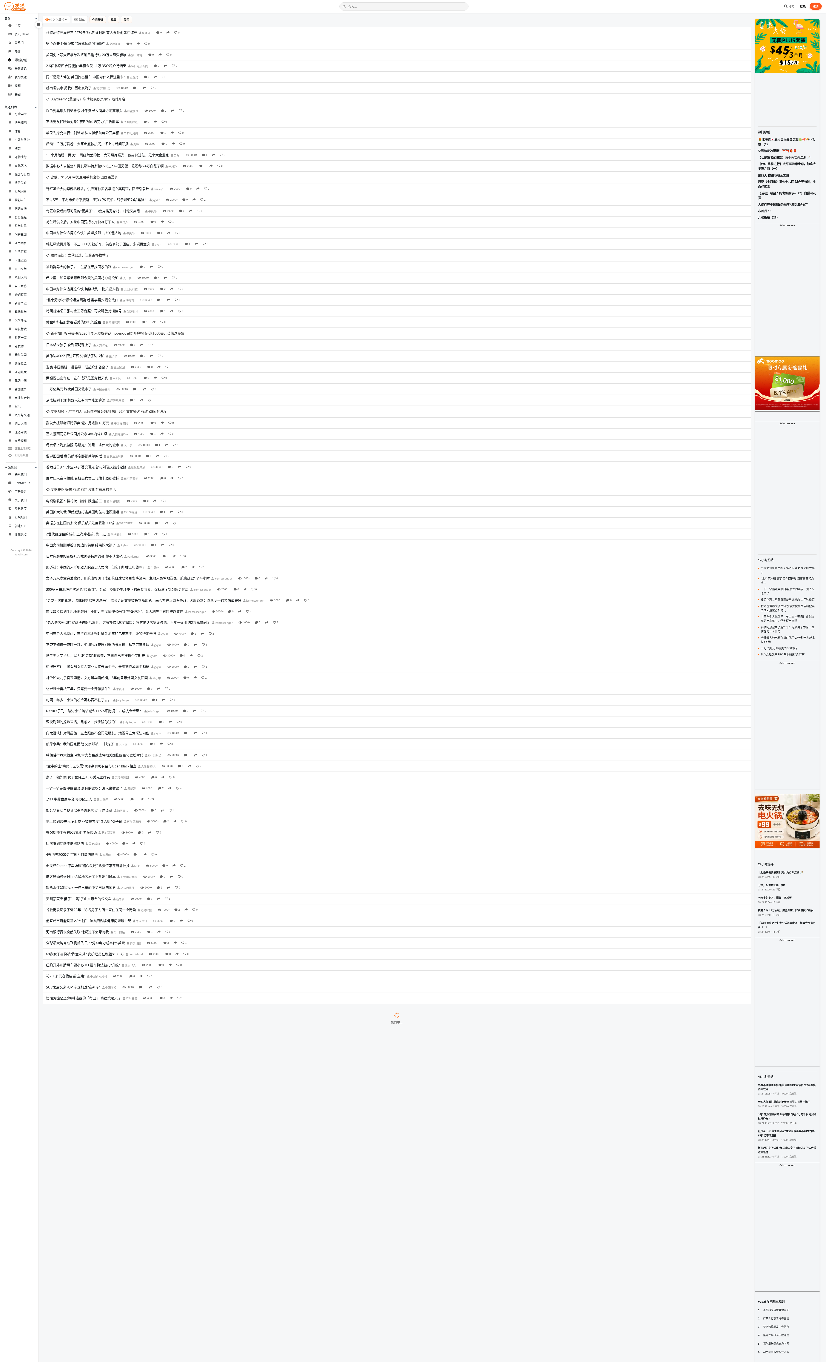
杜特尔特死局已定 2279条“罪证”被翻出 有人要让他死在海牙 (91, 32)
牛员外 (172, 154)
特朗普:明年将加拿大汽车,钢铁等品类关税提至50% (84, 1204)
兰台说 (147, 1127)
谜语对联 (21, 432)
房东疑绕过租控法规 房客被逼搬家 (72, 949)
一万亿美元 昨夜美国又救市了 (69, 342)
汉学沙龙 (21, 320)
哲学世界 (21, 226)
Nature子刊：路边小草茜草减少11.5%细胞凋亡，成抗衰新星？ (94, 640)
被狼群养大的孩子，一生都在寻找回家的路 (78, 231)
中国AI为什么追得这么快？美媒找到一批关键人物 (84, 209)
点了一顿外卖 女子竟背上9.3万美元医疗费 (78, 706)
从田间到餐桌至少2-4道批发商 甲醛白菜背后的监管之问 (88, 972)
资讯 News (22, 34)
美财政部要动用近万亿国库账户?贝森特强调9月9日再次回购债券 (95, 1182)
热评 (18, 51)
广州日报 (131, 928)
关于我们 (21, 500)
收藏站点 (21, 534)
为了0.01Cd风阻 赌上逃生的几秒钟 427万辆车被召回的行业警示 (95, 1170)
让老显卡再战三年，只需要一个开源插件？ (78, 618)
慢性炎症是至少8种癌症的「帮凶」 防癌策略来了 (83, 927)
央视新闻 (114, 44)
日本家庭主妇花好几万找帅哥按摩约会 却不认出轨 (84, 485)
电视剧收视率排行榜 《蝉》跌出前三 (74, 430)
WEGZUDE (126, 453)
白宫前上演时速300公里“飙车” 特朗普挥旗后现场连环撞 (88, 1082)
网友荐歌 (21, 329)
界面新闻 (94, 773)
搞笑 (18, 148)
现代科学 (21, 312)
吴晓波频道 (112, 287)
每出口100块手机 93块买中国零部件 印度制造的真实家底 (89, 1148)
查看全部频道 (23, 448)
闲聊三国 (21, 234)
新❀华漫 (21, 303)
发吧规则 (21, 517)
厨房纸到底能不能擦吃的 (65, 773)
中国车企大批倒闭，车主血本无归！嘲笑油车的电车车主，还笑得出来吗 (101, 563)
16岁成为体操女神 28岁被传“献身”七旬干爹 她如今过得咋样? (92, 1093)
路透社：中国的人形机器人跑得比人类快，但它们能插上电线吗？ (96, 496)
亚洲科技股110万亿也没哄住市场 (71, 961)
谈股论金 (21, 363)
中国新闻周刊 (98, 906)
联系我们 (21, 474)
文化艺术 (21, 165)
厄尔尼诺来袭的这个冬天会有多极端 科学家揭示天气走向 (89, 1038)
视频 (18, 86)
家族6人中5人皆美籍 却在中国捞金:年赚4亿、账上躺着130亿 (92, 1358)
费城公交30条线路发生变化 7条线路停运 (77, 994)
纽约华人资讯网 (148, 1326)
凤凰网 (145, 33)
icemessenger (125, 232)
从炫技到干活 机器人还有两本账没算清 (75, 353)
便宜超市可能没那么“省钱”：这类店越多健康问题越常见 (88, 850)
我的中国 (21, 380)
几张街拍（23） (769, 217)
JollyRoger (122, 630)
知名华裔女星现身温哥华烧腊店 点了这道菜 (79, 740)
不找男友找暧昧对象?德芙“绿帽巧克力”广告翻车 (82, 110)
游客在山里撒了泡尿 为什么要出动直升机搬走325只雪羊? (89, 1270)
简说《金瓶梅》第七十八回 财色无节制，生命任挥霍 (787, 184)
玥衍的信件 (127, 817)
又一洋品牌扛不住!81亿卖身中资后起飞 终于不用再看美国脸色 (93, 1237)
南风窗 (100, 1005)
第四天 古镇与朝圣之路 (773, 175)
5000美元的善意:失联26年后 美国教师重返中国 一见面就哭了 (92, 1336)
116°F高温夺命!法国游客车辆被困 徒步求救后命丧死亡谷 (89, 1226)
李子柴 (146, 1049)
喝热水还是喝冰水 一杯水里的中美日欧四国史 (81, 817)
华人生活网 (144, 1226)
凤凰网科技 (130, 254)
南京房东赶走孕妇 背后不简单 (69, 1005)
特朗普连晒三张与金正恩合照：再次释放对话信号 (84, 276)
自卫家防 (21, 286)
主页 (18, 25)
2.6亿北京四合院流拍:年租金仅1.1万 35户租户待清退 (86, 65)
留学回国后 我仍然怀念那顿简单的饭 (74, 397)
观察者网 (132, 276)
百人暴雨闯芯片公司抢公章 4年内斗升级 (76, 375)
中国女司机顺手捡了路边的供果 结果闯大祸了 (81, 474)
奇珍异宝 (21, 114)
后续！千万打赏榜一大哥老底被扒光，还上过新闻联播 (87, 132)
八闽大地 (21, 277)
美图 (18, 94)
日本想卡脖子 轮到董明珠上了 (69, 297)
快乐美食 (21, 183)
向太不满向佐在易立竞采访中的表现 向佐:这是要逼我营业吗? (92, 1060)
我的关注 (21, 77)
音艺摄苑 (21, 217)
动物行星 (143, 1271)
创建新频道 (21, 455)
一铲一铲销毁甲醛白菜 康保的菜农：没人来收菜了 (84, 717)
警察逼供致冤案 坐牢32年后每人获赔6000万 (80, 938)
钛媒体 (140, 1138)
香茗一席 (21, 337)
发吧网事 (21, 191)
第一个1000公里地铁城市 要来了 (71, 1314)
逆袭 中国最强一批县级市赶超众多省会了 (77, 320)
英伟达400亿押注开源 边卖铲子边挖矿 (75, 309)
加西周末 (122, 740)
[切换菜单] (39, 24)
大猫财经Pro (119, 375)
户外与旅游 (22, 140)
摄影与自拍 (22, 174)
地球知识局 (103, 88)
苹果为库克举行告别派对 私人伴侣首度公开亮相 (82, 121)
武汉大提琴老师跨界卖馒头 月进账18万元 (77, 364)
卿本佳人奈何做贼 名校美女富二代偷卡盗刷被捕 (82, 419)
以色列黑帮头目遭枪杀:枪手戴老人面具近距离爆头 (84, 99)
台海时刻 (128, 265)
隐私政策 (21, 509)
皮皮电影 (149, 1094)
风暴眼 (131, 718)
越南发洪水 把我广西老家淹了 (69, 88)
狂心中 (156, 607)
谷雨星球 (115, 1016)
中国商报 (110, 917)
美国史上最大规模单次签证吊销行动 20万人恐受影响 (86, 54)
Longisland (135, 884)
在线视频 (21, 441)
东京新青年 (130, 420)
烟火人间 (21, 423)
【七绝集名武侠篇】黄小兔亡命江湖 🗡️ (784, 157)
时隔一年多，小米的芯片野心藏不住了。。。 (78, 629)
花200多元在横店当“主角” (65, 905)
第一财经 (136, 55)
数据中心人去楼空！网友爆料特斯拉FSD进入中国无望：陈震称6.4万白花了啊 (105, 154)
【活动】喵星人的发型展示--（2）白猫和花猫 (787, 195)
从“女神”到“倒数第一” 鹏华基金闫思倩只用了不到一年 (87, 1303)
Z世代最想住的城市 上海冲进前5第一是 (76, 463)
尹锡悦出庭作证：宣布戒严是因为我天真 (77, 331)
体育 (18, 131)
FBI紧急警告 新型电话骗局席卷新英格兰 (76, 1027)
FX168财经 (130, 442)
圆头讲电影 (113, 431)
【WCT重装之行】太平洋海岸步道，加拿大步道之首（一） (787, 166)
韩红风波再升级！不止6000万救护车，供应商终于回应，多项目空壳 (98, 220)
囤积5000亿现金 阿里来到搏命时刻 (72, 1160)
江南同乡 (21, 243)
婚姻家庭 (21, 294)
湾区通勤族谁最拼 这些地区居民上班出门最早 (81, 806)
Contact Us (22, 483)
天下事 (126, 243)
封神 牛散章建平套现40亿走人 (69, 729)
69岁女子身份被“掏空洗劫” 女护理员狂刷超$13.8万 (85, 883)
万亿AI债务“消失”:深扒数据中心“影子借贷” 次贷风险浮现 (89, 1137)
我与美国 (21, 355)
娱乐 (18, 406)
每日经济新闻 (139, 66)
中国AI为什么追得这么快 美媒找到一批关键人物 (82, 253)
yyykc (156, 176)
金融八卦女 (139, 1304)
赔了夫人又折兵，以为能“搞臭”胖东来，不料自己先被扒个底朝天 (95, 585)
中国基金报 (103, 342)
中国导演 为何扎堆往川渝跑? (68, 1281)
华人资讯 (141, 851)
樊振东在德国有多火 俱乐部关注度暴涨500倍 (80, 452)
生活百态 (21, 251)
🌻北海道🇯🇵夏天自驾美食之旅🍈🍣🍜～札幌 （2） (786, 141)
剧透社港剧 (138, 408)
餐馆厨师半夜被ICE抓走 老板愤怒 (71, 762)
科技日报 (135, 873)
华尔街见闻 (130, 121)
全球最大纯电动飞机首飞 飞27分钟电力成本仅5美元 (85, 872)
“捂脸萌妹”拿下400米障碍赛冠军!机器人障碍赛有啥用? (87, 1292)
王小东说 (131, 1215)
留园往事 (21, 389)
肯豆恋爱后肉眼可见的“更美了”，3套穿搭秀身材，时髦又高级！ (94, 187)
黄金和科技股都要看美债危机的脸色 (73, 286)
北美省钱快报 (148, 1248)
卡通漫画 (21, 260)
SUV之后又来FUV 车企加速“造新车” (73, 916)
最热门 (19, 43)
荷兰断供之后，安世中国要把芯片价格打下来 (80, 198)
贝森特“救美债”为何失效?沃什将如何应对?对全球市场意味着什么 (95, 1259)
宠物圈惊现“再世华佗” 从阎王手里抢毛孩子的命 (82, 1071)
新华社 (120, 828)
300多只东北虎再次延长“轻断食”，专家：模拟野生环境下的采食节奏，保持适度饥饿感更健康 (117, 519)
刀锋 (136, 132)
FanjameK (133, 486)
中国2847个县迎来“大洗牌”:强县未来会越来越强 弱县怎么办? (92, 1126)
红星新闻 (133, 99)
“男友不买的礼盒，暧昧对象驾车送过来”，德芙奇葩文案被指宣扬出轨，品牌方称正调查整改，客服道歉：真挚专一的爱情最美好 (143, 530)
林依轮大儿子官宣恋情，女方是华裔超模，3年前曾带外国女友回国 (97, 607)
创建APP (20, 526)
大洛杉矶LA (148, 696)
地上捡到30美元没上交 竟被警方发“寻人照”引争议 (84, 751)
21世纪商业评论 (113, 1160)
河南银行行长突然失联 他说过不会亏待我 (77, 861)
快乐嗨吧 (21, 122)
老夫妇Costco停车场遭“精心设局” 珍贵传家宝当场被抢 (87, 795)
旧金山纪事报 (128, 806)
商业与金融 (22, 398)
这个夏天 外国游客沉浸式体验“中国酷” (75, 43)
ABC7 (106, 950)
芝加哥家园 (121, 707)
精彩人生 (21, 200)
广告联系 (21, 491)
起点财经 (102, 729)
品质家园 (119, 320)
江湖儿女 (21, 372)
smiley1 (158, 166)
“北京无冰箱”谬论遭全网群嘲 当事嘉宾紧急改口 (82, 264)
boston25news (121, 1027)
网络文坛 (21, 208)
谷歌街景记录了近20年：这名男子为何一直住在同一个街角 (91, 839)
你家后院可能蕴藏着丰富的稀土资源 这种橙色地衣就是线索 (91, 1193)
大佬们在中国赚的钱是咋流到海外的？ (783, 204)
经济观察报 (116, 353)
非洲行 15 (764, 211)
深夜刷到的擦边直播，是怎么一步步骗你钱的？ (82, 651)
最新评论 (21, 68)
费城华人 (118, 994)
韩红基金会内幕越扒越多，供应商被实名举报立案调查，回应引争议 (97, 165)
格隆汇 (105, 961)
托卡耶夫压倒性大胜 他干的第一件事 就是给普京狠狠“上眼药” (93, 1115)
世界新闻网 (128, 983)
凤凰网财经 (130, 110)
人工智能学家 (149, 1193)
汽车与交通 (22, 415)
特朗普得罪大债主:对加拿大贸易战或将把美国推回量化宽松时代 (94, 684)
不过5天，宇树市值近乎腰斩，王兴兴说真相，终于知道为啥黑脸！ (97, 176)
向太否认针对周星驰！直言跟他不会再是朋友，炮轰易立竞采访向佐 (97, 662)
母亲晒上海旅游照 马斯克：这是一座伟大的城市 (82, 386)
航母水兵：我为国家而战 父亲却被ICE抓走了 (80, 673)
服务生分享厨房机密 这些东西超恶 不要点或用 (81, 983)
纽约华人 (130, 895)
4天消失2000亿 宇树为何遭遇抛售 (72, 784)
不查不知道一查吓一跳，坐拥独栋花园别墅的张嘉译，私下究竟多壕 (97, 574)
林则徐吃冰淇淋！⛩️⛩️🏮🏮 (777, 151)
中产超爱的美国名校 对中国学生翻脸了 (75, 1016)
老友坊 (19, 346)
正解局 (133, 77)
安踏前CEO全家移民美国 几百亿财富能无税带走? (83, 1215)
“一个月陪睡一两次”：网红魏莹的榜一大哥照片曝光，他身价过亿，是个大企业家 (107, 143)
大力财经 (102, 298)
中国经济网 (120, 364)
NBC (137, 795)
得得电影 (136, 1348)
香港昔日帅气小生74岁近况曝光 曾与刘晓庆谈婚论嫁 (86, 408)
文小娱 (147, 1060)
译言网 (144, 1105)
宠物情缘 (21, 157)
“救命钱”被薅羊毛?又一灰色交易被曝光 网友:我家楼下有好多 (92, 1049)
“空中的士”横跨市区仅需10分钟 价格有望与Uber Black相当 (91, 695)
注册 (816, 6)
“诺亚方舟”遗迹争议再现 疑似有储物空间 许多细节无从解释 (91, 1104)
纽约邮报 (146, 840)
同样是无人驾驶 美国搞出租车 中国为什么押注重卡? (85, 77)
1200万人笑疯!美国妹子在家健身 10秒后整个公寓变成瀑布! (91, 1248)
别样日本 (116, 464)
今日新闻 (97, 20)
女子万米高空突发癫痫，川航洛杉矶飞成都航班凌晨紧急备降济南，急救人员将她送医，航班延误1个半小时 (128, 508)
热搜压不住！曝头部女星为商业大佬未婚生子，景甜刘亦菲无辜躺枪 (97, 596)
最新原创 (21, 60)
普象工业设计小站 (133, 1072)
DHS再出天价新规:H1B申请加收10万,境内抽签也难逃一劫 (90, 1325)
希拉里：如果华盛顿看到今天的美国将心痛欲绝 (82, 242)
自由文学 (21, 269)
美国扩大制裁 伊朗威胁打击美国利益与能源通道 (82, 441)
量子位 (112, 309)
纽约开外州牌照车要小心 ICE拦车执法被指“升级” (83, 894)
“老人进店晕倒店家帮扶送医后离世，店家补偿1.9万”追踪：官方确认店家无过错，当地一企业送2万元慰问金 (128, 552)
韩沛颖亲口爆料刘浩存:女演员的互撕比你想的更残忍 (86, 1347)
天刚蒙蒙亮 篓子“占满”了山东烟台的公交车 (78, 828)
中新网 (116, 331)
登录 (803, 6)
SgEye (124, 475)
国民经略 (106, 1315)
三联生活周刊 (114, 398)
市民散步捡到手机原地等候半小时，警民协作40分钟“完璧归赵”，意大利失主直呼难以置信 (114, 541)
